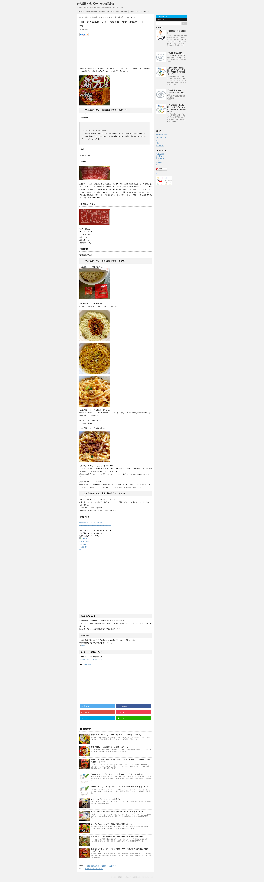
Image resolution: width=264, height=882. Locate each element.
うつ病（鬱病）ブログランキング (92, 659)
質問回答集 (124, 11)
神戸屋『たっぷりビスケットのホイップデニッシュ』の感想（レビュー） (118, 811)
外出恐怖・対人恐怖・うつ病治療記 (95, 3)
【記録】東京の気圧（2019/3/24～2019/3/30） (101, 866)
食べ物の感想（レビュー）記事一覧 (91, 522)
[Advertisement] (115, 51)
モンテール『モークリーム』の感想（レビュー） (109, 799)
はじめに (81, 11)
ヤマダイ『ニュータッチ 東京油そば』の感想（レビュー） (113, 824)
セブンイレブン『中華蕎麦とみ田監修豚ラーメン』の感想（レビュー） (117, 836)
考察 (112, 11)
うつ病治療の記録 (91, 11)
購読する (161, 19)
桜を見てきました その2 (94, 869)
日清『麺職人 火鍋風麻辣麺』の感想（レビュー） (110, 747)
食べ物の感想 (86, 664)
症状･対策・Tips (104, 11)
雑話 (117, 11)
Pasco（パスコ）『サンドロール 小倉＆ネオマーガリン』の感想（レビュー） (120, 774)
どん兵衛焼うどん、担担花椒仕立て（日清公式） (95, 525)
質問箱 (132, 11)
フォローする (162, 16)
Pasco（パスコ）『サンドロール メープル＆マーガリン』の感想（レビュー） (120, 787)
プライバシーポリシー (142, 11)
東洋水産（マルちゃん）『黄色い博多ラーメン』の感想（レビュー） (116, 735)
